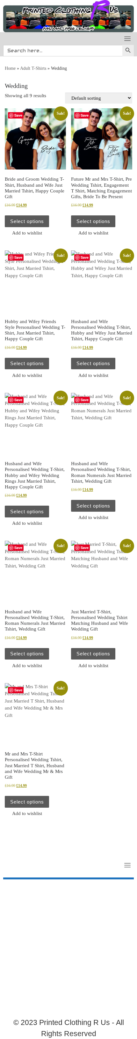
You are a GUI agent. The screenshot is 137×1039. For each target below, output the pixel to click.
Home (10, 68)
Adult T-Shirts (33, 68)
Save (18, 115)
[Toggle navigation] (127, 38)
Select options (27, 221)
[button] (23, 232)
